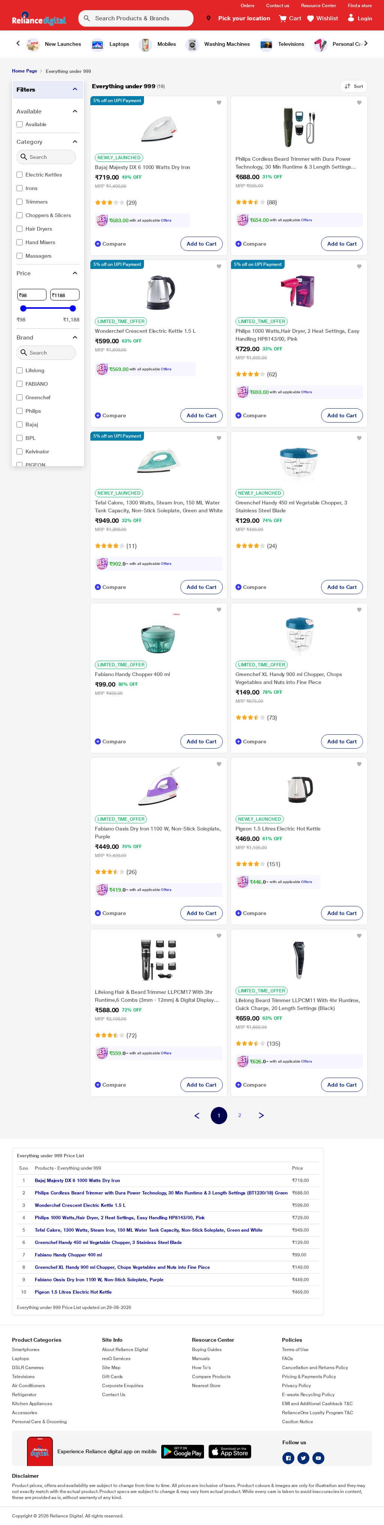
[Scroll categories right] (366, 44)
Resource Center (318, 5)
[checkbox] (48, 124)
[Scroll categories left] (18, 44)
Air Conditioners (28, 1385)
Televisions (23, 1376)
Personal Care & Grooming (39, 1421)
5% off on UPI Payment (117, 100)
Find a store (360, 5)
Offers (166, 220)
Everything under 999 (123, 86)
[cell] (161, 1181)
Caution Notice (297, 1421)
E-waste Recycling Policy (308, 1394)
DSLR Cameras (28, 1367)
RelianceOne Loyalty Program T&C (317, 1412)
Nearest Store (206, 1385)
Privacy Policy (296, 1385)
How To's (201, 1367)
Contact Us (113, 1394)
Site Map (111, 1367)
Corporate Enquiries (122, 1385)
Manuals (201, 1358)
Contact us (277, 5)
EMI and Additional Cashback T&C (317, 1403)
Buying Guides (207, 1349)
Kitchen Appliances (32, 1403)
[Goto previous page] (197, 1116)
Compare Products (211, 1376)
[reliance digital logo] (39, 18)
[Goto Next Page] (261, 1116)
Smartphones (25, 1349)
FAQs (287, 1358)
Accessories (24, 1412)
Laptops (20, 1358)
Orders (248, 5)
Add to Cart (201, 244)
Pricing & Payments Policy (309, 1376)
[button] (238, 18)
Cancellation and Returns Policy (315, 1367)
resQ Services (116, 1358)
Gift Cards (112, 1376)
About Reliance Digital (125, 1349)
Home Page (24, 71)
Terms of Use (295, 1349)
